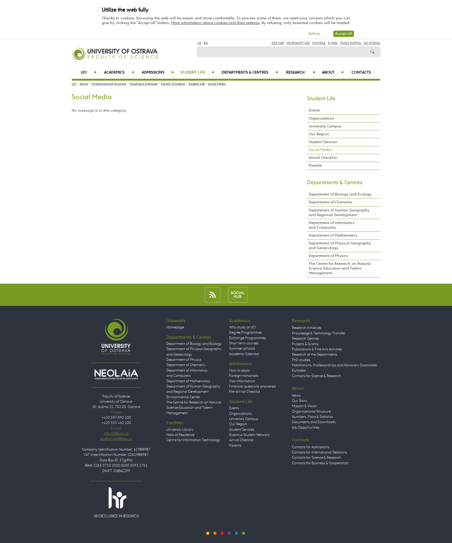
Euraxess (299, 370)
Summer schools (242, 348)
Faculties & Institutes (143, 84)
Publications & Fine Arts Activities (317, 349)
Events (314, 110)
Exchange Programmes (247, 338)
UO (89, 72)
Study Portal (350, 43)
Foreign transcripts (243, 376)
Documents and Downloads (314, 422)
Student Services (323, 142)
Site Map (278, 43)
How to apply (239, 370)
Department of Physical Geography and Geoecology (340, 245)
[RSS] (213, 294)
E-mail (333, 43)
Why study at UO (242, 327)
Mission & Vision (304, 406)
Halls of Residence (180, 435)
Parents (315, 165)
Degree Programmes (245, 332)
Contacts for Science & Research (316, 376)
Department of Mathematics (333, 235)
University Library (180, 430)
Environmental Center (183, 397)
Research (300, 72)
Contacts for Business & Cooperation (320, 463)
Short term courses (243, 343)
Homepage (175, 327)
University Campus (325, 126)
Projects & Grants (305, 344)
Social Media (216, 84)
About (333, 72)
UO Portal (372, 43)
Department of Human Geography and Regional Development (339, 212)
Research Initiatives (306, 328)
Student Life (197, 72)
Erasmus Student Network (249, 435)
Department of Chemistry (330, 202)
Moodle (319, 43)
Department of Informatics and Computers (331, 225)
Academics (119, 72)
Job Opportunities (305, 427)
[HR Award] (116, 502)
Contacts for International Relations (319, 452)
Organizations (321, 118)
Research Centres (305, 338)
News (296, 396)
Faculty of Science (173, 84)
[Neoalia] (116, 374)
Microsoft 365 (298, 43)
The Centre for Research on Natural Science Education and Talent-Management (340, 268)
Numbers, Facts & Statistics (312, 417)
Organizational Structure (109, 84)
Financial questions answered (252, 386)
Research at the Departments (314, 354)
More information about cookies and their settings (215, 23)
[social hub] (237, 294)
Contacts (361, 72)
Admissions (158, 72)
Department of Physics (328, 256)
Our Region (319, 134)
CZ (199, 43)
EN (206, 43)
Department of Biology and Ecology (340, 194)
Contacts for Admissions (310, 447)
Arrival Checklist (323, 158)
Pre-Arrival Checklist (244, 392)
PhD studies (301, 360)
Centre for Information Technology (193, 440)
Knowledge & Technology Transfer (319, 333)
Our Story (299, 401)
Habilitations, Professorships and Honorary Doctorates (334, 365)
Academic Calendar (244, 354)
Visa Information (242, 381)
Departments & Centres (250, 72)
